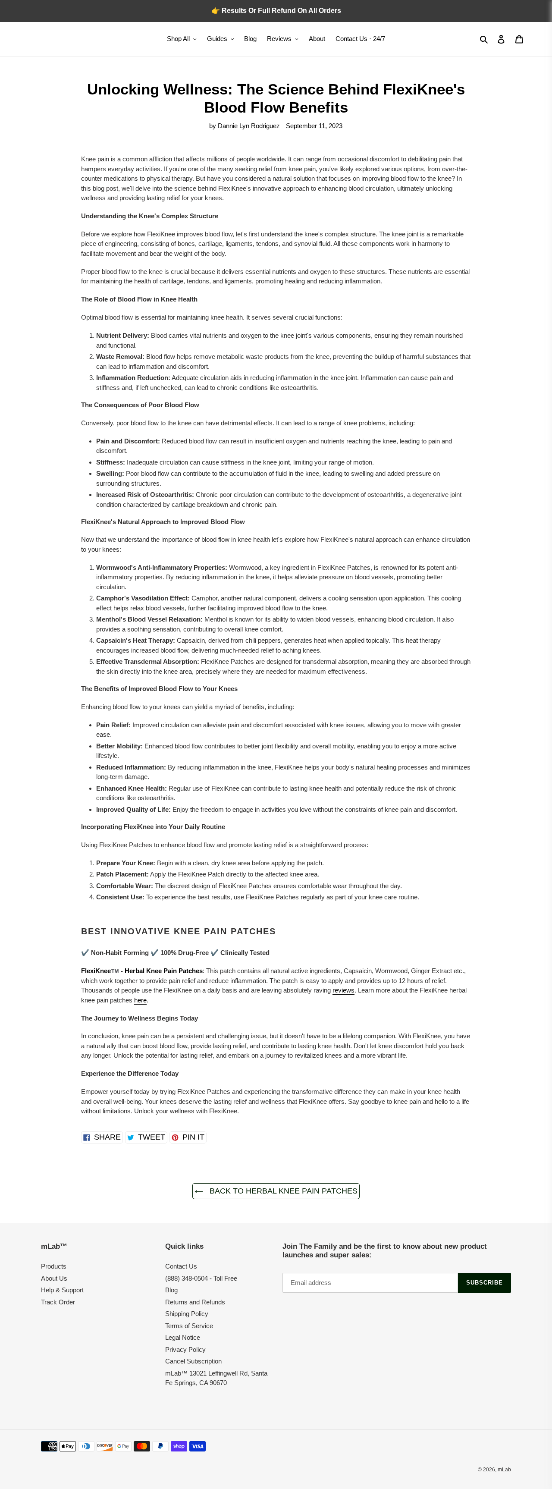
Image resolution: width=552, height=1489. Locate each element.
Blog (171, 1290)
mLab (504, 1470)
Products (53, 1266)
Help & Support (62, 1290)
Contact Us (181, 1266)
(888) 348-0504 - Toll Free (201, 1278)
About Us (54, 1278)
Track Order (58, 1302)
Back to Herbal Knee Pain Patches (282, 1191)
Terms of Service (189, 1325)
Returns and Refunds (195, 1302)
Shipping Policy (186, 1313)
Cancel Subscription (193, 1361)
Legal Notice (182, 1337)
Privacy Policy (185, 1349)
